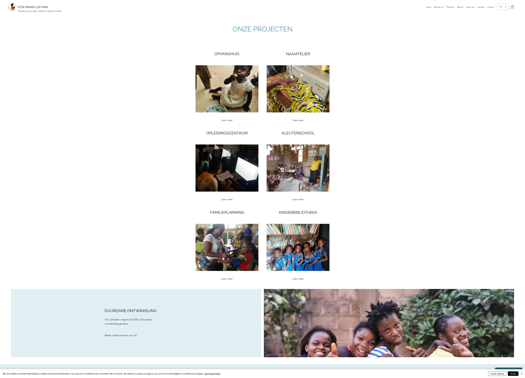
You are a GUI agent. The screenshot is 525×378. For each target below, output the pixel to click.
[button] (512, 7)
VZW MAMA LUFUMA (33, 7)
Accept (513, 373)
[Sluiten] (521, 373)
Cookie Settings (497, 373)
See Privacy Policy (212, 373)
